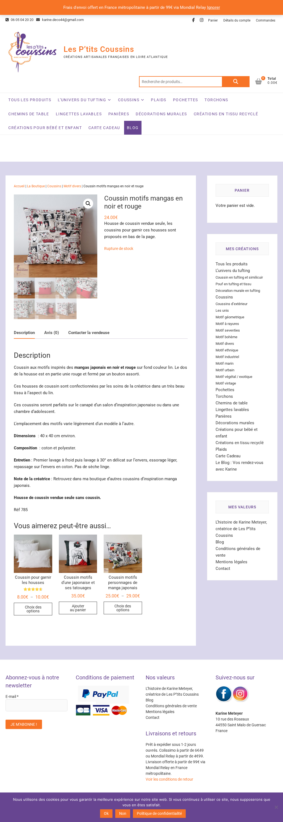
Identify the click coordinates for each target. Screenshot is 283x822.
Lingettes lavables (79, 114)
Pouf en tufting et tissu (233, 284)
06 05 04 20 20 (21, 20)
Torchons (216, 100)
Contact (223, 568)
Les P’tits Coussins (99, 49)
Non (122, 813)
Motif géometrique (230, 317)
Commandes (265, 20)
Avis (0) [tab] (51, 332)
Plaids (158, 100)
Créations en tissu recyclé (226, 114)
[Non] (276, 807)
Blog (133, 128)
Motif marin (225, 363)
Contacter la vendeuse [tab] (88, 332)
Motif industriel (227, 357)
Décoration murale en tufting (238, 291)
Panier (213, 20)
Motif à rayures (227, 324)
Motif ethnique (227, 350)
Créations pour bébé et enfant (45, 128)
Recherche (236, 81)
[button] (88, 204)
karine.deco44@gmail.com (62, 20)
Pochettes (185, 100)
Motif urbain (225, 370)
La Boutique (36, 186)
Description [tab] (24, 332)
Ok (106, 813)
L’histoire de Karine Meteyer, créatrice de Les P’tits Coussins (241, 529)
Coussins (128, 100)
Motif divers (72, 186)
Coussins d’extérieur (231, 304)
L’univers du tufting (82, 100)
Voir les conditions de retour (169, 779)
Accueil (19, 186)
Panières (118, 114)
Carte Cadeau (104, 128)
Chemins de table (28, 114)
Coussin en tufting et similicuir (239, 277)
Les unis (222, 310)
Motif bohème (226, 337)
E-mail (12, 696)
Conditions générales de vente (171, 706)
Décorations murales (161, 114)
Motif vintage (226, 383)
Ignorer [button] (213, 7)
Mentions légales (231, 561)
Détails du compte (236, 20)
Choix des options (33, 609)
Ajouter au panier (78, 608)
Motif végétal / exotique (234, 377)
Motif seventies (228, 330)
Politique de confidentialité (159, 813)
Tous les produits (29, 100)
